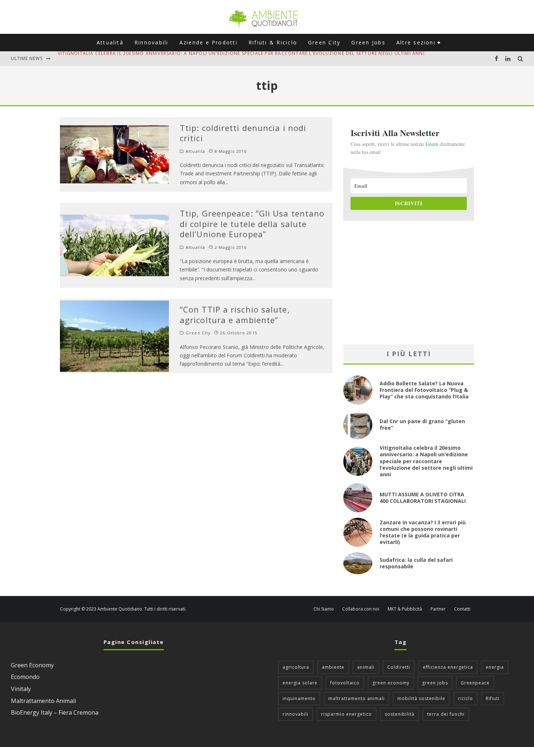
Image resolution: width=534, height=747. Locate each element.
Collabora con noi (360, 609)
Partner (438, 609)
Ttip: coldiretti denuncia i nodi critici (243, 133)
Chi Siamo (323, 609)
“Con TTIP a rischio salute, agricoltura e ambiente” (235, 314)
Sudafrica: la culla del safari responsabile (416, 563)
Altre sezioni (416, 42)
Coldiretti (398, 667)
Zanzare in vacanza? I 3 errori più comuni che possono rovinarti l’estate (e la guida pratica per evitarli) (423, 532)
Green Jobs (368, 42)
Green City (324, 42)
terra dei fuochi (446, 714)
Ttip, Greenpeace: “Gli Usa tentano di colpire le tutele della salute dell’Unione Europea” (252, 223)
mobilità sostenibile (421, 698)
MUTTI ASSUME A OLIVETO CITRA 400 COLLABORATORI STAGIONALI (139, 58)
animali (366, 667)
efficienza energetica (448, 667)
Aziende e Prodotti (208, 42)
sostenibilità (399, 714)
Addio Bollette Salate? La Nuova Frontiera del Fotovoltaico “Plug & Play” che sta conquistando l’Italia (424, 390)
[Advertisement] (408, 283)
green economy (390, 683)
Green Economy (32, 665)
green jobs (435, 683)
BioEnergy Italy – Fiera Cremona (54, 712)
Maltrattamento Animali (43, 701)
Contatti (462, 609)
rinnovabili (295, 714)
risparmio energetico (346, 714)
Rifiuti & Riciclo (272, 42)
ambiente (333, 667)
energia (495, 667)
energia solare (300, 683)
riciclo (465, 698)
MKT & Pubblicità (405, 609)
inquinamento (299, 698)
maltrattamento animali (356, 698)
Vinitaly (21, 689)
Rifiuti (492, 698)
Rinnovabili (151, 42)
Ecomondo (25, 677)
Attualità (110, 42)
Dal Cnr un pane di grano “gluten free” (422, 424)
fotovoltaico (345, 683)
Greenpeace (475, 683)
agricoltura (296, 667)
